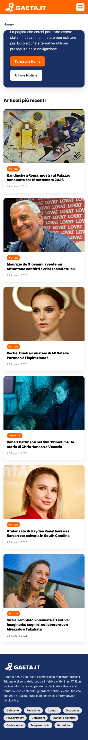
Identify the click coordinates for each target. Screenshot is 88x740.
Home (8, 24)
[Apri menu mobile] (80, 7)
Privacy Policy (15, 717)
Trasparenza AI (40, 725)
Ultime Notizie (26, 75)
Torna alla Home (28, 61)
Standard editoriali (64, 717)
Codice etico (14, 725)
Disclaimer (72, 710)
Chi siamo (12, 710)
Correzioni (38, 717)
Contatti (53, 710)
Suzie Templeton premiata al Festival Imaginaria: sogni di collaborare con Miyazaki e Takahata (38, 624)
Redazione (33, 710)
